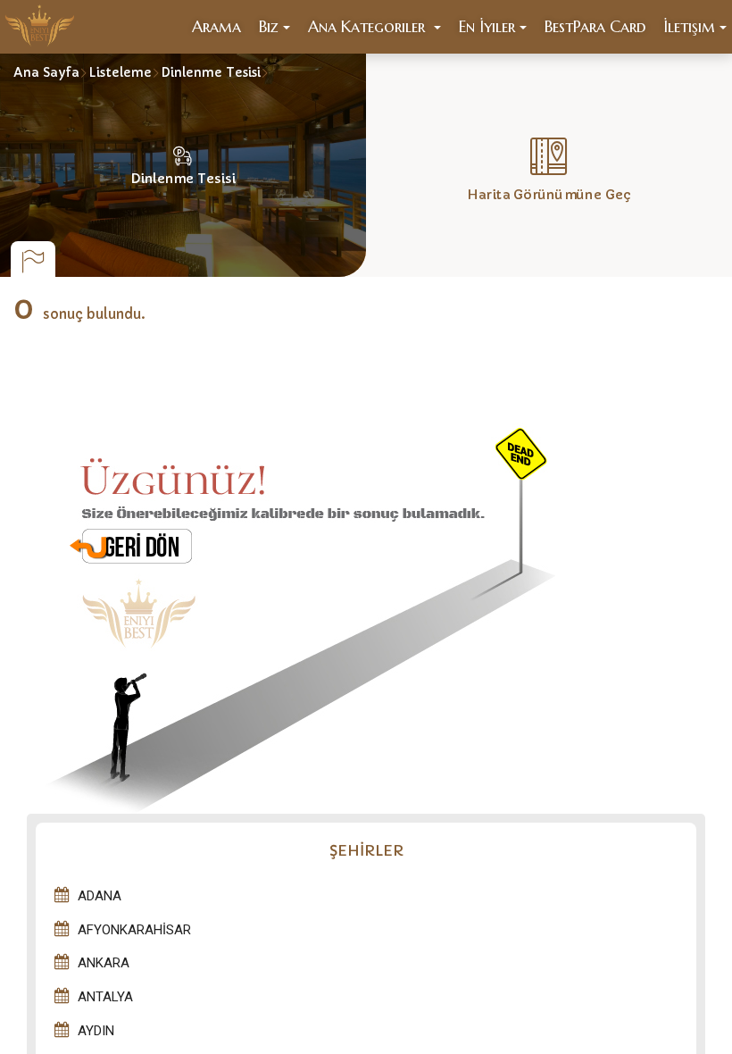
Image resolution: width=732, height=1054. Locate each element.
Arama (216, 26)
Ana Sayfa (46, 72)
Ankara (103, 963)
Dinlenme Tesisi (211, 72)
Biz (269, 26)
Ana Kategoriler (368, 26)
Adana (99, 896)
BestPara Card (595, 26)
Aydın (96, 1031)
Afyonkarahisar (134, 930)
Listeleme (120, 72)
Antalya (105, 997)
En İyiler (487, 26)
